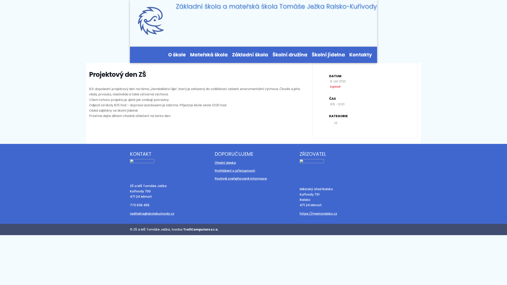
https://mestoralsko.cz (318, 213)
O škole (177, 55)
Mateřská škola (209, 55)
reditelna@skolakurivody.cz (152, 213)
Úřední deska (225, 163)
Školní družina (290, 55)
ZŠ (335, 123)
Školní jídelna (328, 55)
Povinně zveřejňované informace (241, 178)
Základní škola (250, 55)
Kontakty (360, 55)
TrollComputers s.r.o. (200, 229)
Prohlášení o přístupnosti (235, 170)
